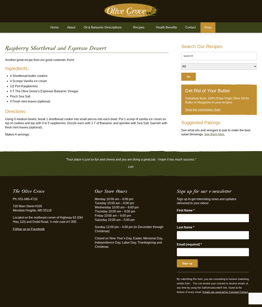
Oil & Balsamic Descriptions (103, 27)
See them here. (214, 134)
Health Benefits (166, 27)
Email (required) (189, 244)
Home (54, 27)
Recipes (138, 27)
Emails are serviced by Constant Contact (225, 292)
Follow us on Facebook (29, 229)
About (71, 27)
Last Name (185, 227)
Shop (208, 27)
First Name (185, 210)
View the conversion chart (202, 109)
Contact (190, 27)
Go (188, 76)
